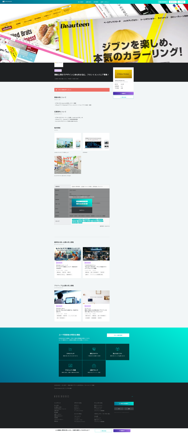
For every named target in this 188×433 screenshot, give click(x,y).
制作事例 (96, 2)
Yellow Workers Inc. (120, 80)
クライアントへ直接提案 (99, 410)
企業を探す (88, 2)
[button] (132, 396)
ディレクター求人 (98, 403)
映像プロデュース (97, 419)
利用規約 (56, 417)
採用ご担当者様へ (163, 2)
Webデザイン (77, 408)
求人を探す (81, 2)
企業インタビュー (105, 2)
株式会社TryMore (60, 308)
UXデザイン (76, 407)
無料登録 (182, 2)
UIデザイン (76, 405)
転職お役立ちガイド (58, 416)
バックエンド (77, 418)
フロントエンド (77, 416)
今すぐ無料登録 (118, 335)
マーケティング (97, 418)
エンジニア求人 (78, 413)
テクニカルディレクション (79, 421)
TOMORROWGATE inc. (90, 265)
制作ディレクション (98, 405)
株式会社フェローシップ (62, 265)
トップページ (57, 403)
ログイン (174, 2)
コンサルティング (97, 408)
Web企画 (96, 416)
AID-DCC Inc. (88, 308)
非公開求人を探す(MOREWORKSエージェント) (60, 407)
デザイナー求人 (78, 403)
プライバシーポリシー (58, 419)
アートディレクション (78, 410)
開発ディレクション (98, 407)
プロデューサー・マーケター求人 (102, 413)
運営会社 (56, 421)
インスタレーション (78, 419)
